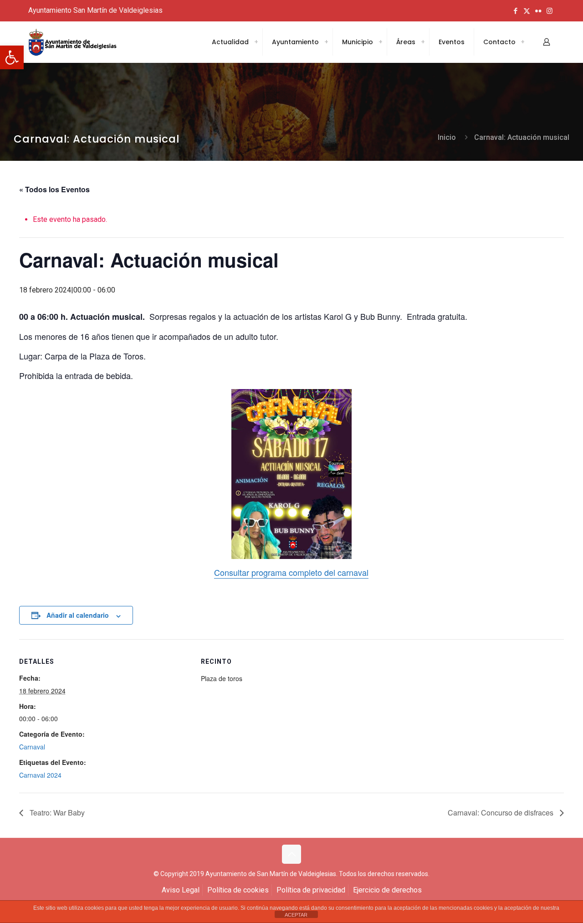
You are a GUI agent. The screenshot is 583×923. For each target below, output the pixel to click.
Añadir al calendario (77, 615)
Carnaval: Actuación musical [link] (521, 137)
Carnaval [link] (32, 746)
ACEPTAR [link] (296, 915)
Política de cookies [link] (238, 890)
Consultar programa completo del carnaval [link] (291, 572)
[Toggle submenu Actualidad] (256, 41)
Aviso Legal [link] (180, 890)
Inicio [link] (447, 137)
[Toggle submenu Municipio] (380, 41)
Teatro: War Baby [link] (56, 812)
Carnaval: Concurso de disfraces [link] (501, 812)
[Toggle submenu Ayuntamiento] (326, 41)
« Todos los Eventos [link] (54, 189)
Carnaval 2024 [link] (40, 774)
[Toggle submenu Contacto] (522, 41)
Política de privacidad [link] (310, 890)
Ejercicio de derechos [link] (387, 890)
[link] (12, 57)
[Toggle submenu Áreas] (422, 41)
